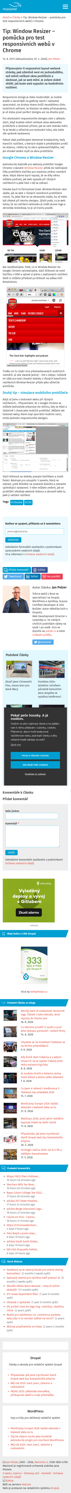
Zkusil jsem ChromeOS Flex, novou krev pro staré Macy (18, 685)
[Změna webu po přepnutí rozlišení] (35, 327)
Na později (53, 576)
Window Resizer (33, 168)
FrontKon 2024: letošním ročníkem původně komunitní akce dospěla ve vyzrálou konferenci (49, 689)
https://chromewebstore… (22, 1225)
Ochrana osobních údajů (39, 554)
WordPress (35, 1411)
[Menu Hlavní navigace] (65, 6)
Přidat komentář (18, 569)
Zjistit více (16, 745)
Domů (6, 17)
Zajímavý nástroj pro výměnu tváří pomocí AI (33, 1277)
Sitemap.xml (31, 1473)
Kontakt (46, 1473)
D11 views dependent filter (22, 1294)
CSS (29, 502)
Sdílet (41, 569)
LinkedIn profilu (41, 634)
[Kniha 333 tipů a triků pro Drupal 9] (34, 965)
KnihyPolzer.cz (38, 991)
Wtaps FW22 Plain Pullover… (23, 1176)
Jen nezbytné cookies (35, 765)
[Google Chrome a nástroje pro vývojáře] (35, 447)
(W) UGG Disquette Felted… (23, 1249)
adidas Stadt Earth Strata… (23, 1241)
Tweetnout (15, 576)
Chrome (17, 502)
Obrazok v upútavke (18, 1302)
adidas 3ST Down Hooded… (23, 1200)
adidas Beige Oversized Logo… (25, 1208)
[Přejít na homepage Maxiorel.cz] (12, 6)
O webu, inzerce (12, 1473)
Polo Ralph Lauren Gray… (21, 1233)
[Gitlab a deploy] (29, 921)
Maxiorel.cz (41, 1462)
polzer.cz (51, 631)
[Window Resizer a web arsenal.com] (35, 238)
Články (16, 17)
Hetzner (26, 1484)
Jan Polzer (54, 58)
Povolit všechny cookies (35, 756)
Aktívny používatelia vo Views (24, 1326)
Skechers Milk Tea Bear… (21, 1184)
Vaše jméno (12, 811)
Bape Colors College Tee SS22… (25, 1192)
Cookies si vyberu (35, 774)
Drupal (35, 1358)
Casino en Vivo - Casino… (21, 1217)
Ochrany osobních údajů (19, 863)
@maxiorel (44, 642)
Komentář (11, 823)
